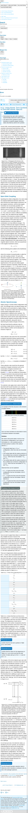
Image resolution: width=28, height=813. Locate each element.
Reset (2, 37)
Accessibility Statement (14, 806)
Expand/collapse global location (26, 104)
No (7, 792)
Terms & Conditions (5, 806)
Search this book (3, 24)
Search (2, 811)
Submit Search (4, 28)
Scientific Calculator (7, 71)
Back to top (3, 781)
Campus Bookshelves (16, 104)
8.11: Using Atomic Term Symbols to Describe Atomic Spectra (14, 773)
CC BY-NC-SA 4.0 (12, 775)
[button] (5, 81)
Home (6, 104)
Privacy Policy (22, 805)
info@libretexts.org (15, 807)
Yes (3, 792)
